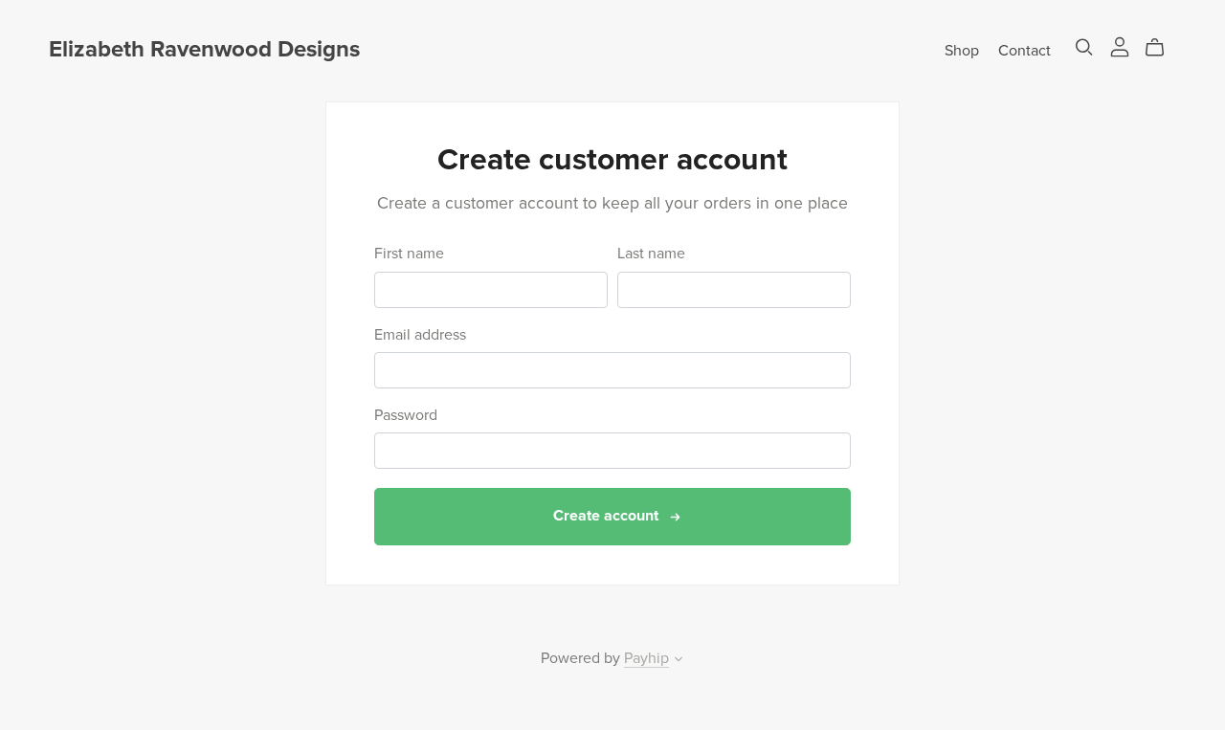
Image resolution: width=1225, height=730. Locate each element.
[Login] (1119, 45)
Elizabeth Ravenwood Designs (204, 49)
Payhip (646, 658)
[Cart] (1162, 47)
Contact (1024, 49)
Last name (651, 254)
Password (405, 416)
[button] (678, 661)
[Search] (1084, 47)
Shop (962, 49)
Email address (420, 335)
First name (409, 254)
